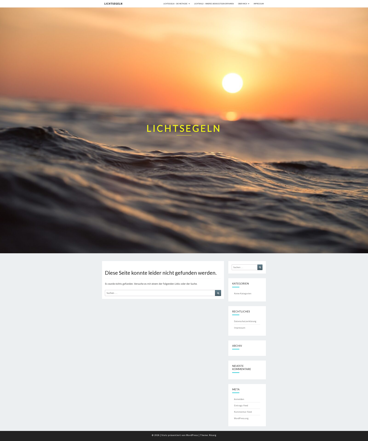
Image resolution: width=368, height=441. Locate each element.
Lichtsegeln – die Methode (175, 3)
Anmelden (239, 399)
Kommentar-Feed (243, 411)
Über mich (242, 3)
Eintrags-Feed (241, 405)
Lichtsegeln (113, 3)
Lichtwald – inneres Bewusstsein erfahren (214, 3)
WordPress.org (241, 418)
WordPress (192, 435)
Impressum (259, 3)
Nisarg (212, 435)
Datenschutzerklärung (245, 321)
